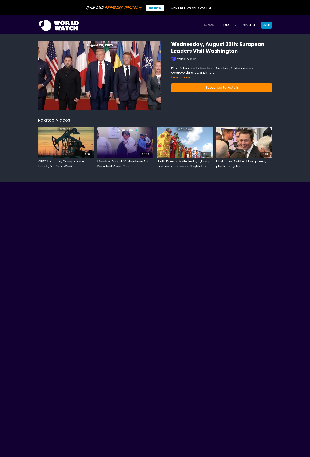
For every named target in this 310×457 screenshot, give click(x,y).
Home (209, 25)
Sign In (249, 25)
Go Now (155, 8)
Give (266, 25)
